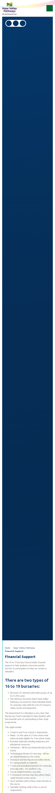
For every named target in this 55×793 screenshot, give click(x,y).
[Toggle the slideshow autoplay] (22, 23)
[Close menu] (49, 8)
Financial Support (14, 651)
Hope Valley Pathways (24, 648)
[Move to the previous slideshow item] (9, 23)
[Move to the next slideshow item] (16, 23)
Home (7, 648)
